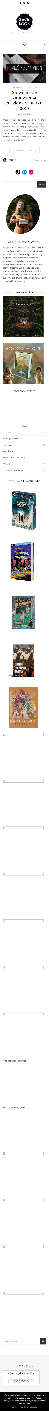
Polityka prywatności (28, 1407)
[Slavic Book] (24, 23)
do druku (7, 432)
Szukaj (41, 184)
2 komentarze (40, 160)
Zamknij (15, 1407)
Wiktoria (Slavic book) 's (21, 1373)
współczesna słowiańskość (15, 457)
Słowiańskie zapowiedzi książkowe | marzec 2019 (24, 100)
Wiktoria (12, 160)
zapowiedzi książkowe (24, 88)
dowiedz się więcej (24, 150)
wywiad (6, 463)
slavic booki (8, 451)
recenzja (7, 445)
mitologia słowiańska (12, 438)
